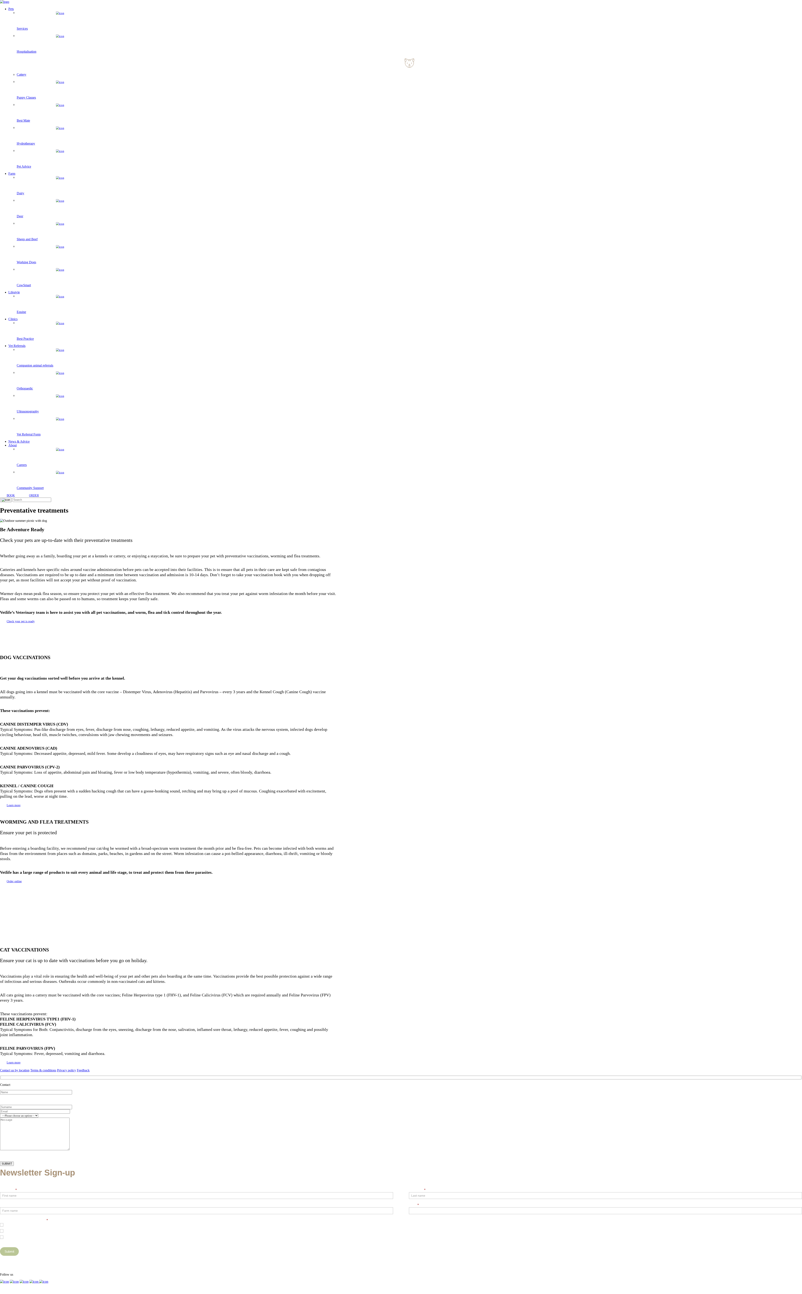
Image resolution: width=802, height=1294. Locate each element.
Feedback (83, 1070)
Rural (8, 1237)
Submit (9, 1251)
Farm (11, 173)
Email (414, 1205)
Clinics (13, 319)
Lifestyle (14, 292)
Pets (11, 9)
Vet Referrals (16, 346)
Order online (14, 881)
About (12, 445)
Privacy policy (66, 1070)
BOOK (11, 495)
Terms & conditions (43, 1070)
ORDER (34, 495)
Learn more (13, 805)
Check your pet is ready (21, 621)
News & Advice (19, 441)
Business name (10, 1205)
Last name (417, 1190)
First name (8, 1190)
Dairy (8, 1230)
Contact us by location (14, 1070)
